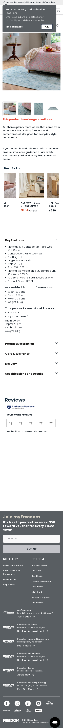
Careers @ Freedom (41, 581)
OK (47, 26)
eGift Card (37, 592)
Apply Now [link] (23, 674)
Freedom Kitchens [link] (27, 624)
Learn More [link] (24, 645)
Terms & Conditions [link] (32, 722)
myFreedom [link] (24, 610)
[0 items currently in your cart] (57, 10)
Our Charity (37, 576)
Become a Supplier (41, 597)
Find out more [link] (14, 26)
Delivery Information (13, 565)
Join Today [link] (24, 616)
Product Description (19, 344)
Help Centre (9, 584)
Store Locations (39, 565)
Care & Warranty (17, 354)
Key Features (14, 240)
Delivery (11, 364)
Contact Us (37, 586)
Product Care (9, 579)
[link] (31, 386)
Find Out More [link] (25, 689)
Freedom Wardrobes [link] (28, 653)
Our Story (36, 570)
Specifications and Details (24, 374)
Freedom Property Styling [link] (31, 682)
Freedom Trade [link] (25, 668)
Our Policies (37, 602)
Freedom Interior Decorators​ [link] (33, 639)
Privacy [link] (45, 722)
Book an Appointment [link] (30, 631)
